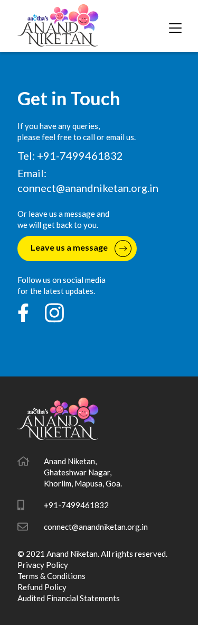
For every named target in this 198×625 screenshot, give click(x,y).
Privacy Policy (42, 564)
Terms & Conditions (51, 576)
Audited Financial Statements (68, 598)
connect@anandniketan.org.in (87, 187)
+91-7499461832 (76, 505)
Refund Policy (42, 587)
